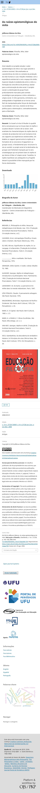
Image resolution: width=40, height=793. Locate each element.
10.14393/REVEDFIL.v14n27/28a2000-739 (15, 542)
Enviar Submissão (11, 573)
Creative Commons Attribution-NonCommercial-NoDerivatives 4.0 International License (19, 455)
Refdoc (7, 764)
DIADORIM (16, 768)
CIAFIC (22, 762)
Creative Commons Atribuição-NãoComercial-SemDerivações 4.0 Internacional (18, 744)
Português (7, 675)
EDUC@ (24, 768)
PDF (6, 405)
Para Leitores (7, 650)
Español (6, 672)
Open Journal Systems (11, 564)
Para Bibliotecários (9, 656)
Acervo (10, 7)
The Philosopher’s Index (18, 760)
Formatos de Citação (10, 550)
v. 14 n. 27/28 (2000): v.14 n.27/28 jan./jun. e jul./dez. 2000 (18, 10)
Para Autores (7, 653)
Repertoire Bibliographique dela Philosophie (18, 758)
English (6, 669)
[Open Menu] (2, 2)
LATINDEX (28, 762)
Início (4, 7)
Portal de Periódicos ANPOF (19, 770)
